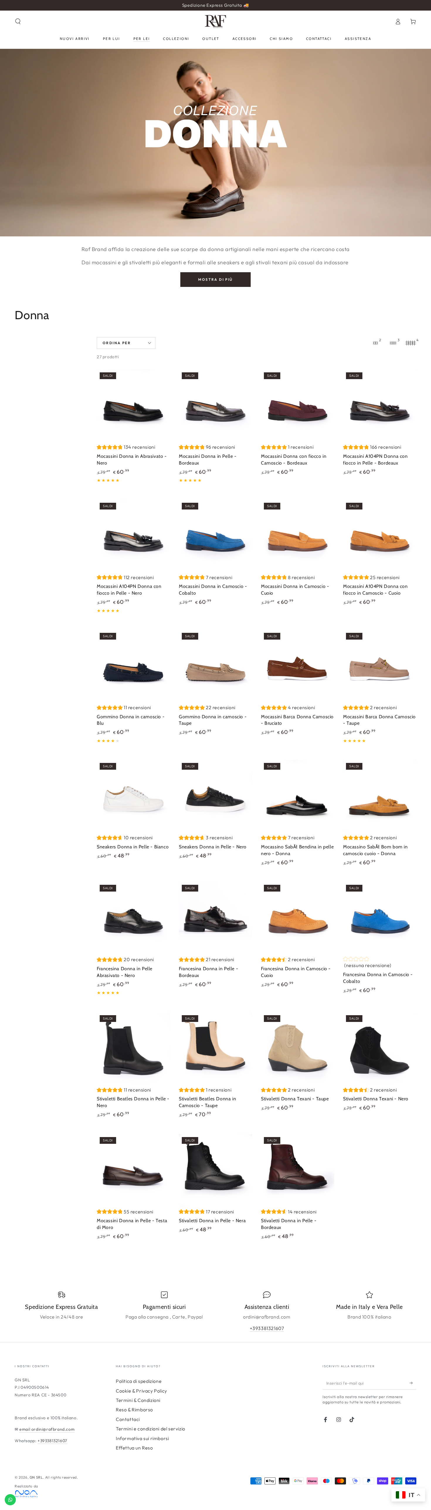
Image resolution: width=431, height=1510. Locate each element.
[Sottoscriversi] (413, 1382)
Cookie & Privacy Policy (141, 1391)
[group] (126, 448)
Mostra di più (215, 279)
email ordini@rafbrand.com (46, 1429)
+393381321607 (267, 1328)
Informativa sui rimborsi (142, 1438)
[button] (18, 21)
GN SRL (36, 1477)
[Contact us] (10, 1499)
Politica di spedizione (139, 1381)
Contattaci (128, 1419)
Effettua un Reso (134, 1448)
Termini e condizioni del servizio (150, 1429)
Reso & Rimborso (134, 1410)
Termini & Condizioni (138, 1400)
